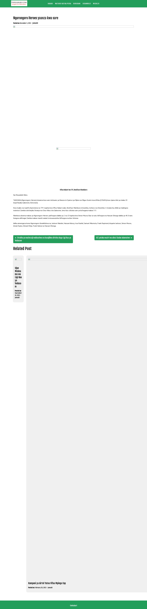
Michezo (96, 4)
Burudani (76, 4)
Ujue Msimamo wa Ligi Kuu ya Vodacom (18, 277)
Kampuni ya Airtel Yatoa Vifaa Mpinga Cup (47, 583)
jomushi (35, 23)
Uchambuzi (87, 4)
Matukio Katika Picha (63, 4)
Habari (50, 4)
